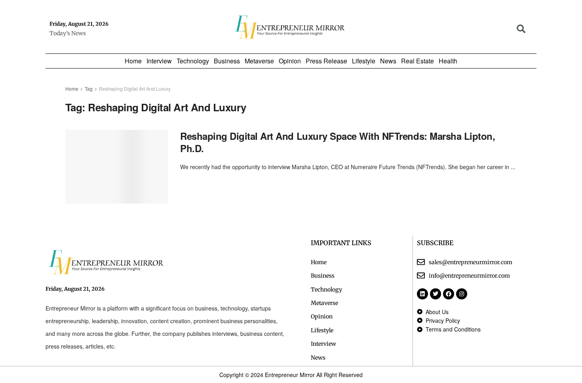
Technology (193, 61)
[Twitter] (435, 293)
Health (448, 61)
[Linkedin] (422, 293)
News (388, 61)
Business (227, 61)
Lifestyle (363, 61)
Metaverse (259, 61)
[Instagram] (461, 293)
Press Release (326, 61)
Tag (89, 88)
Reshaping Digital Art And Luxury (135, 88)
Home (133, 61)
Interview (159, 61)
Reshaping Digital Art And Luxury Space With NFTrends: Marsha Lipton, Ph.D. (337, 142)
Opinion (290, 61)
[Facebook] (448, 293)
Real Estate (417, 61)
